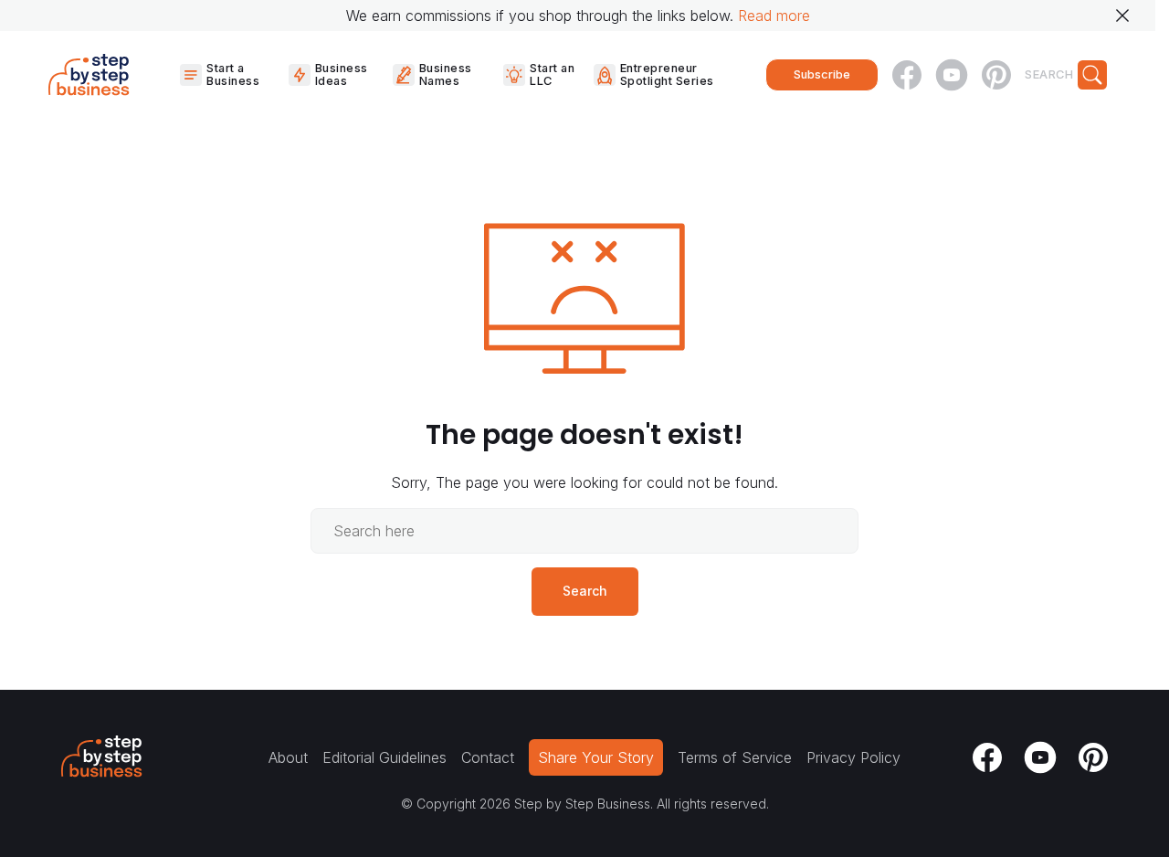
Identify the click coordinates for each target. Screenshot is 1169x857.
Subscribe (822, 74)
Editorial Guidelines (384, 757)
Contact (487, 757)
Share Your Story (596, 757)
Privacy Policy (853, 757)
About (288, 757)
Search (585, 590)
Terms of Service (735, 757)
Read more (774, 15)
